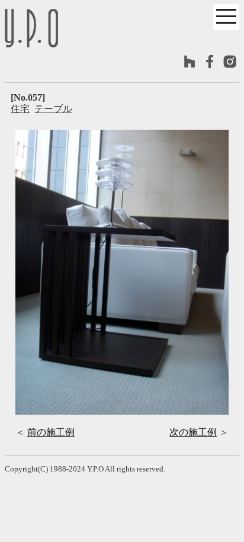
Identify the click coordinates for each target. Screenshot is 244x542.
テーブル (53, 109)
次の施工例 (193, 432)
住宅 (20, 109)
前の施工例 (51, 432)
